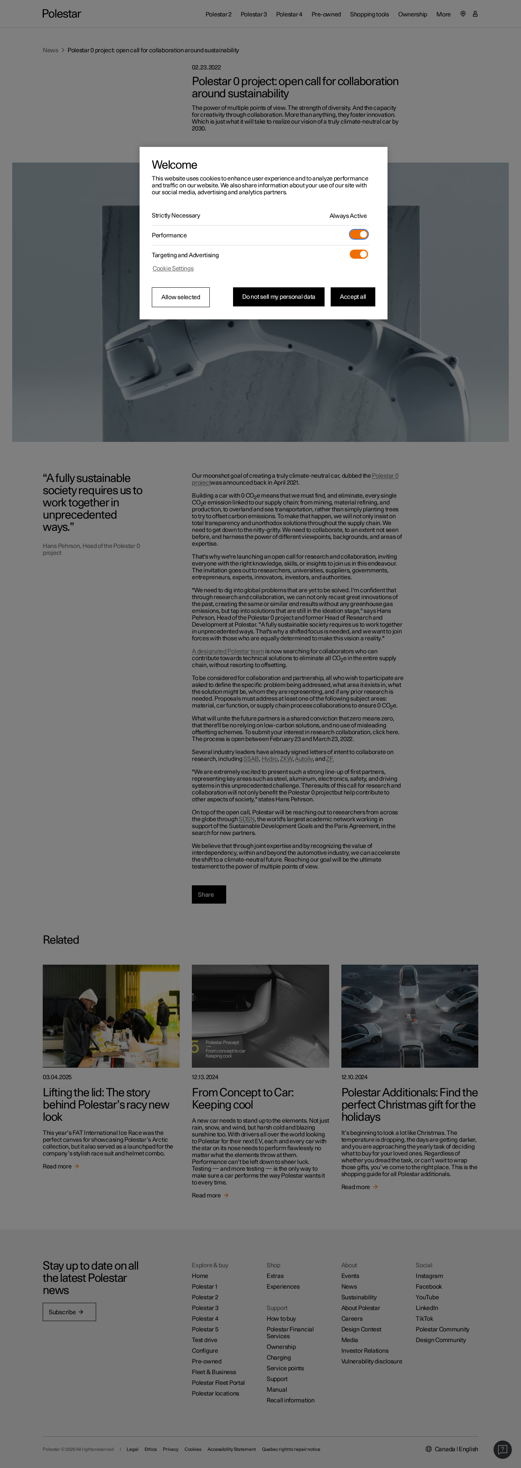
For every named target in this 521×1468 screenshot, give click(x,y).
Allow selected (180, 297)
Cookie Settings (173, 269)
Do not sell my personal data (278, 297)
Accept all (353, 297)
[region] (264, 233)
